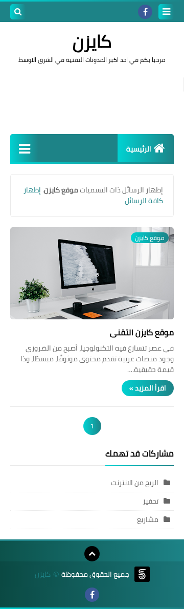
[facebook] (145, 12)
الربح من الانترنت (134, 482)
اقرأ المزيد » (147, 388)
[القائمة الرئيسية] (24, 148)
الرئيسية (138, 149)
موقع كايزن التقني (142, 332)
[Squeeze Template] (142, 574)
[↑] (92, 553)
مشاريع (147, 519)
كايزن (43, 574)
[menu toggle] (166, 11)
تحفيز (150, 501)
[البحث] (18, 11)
